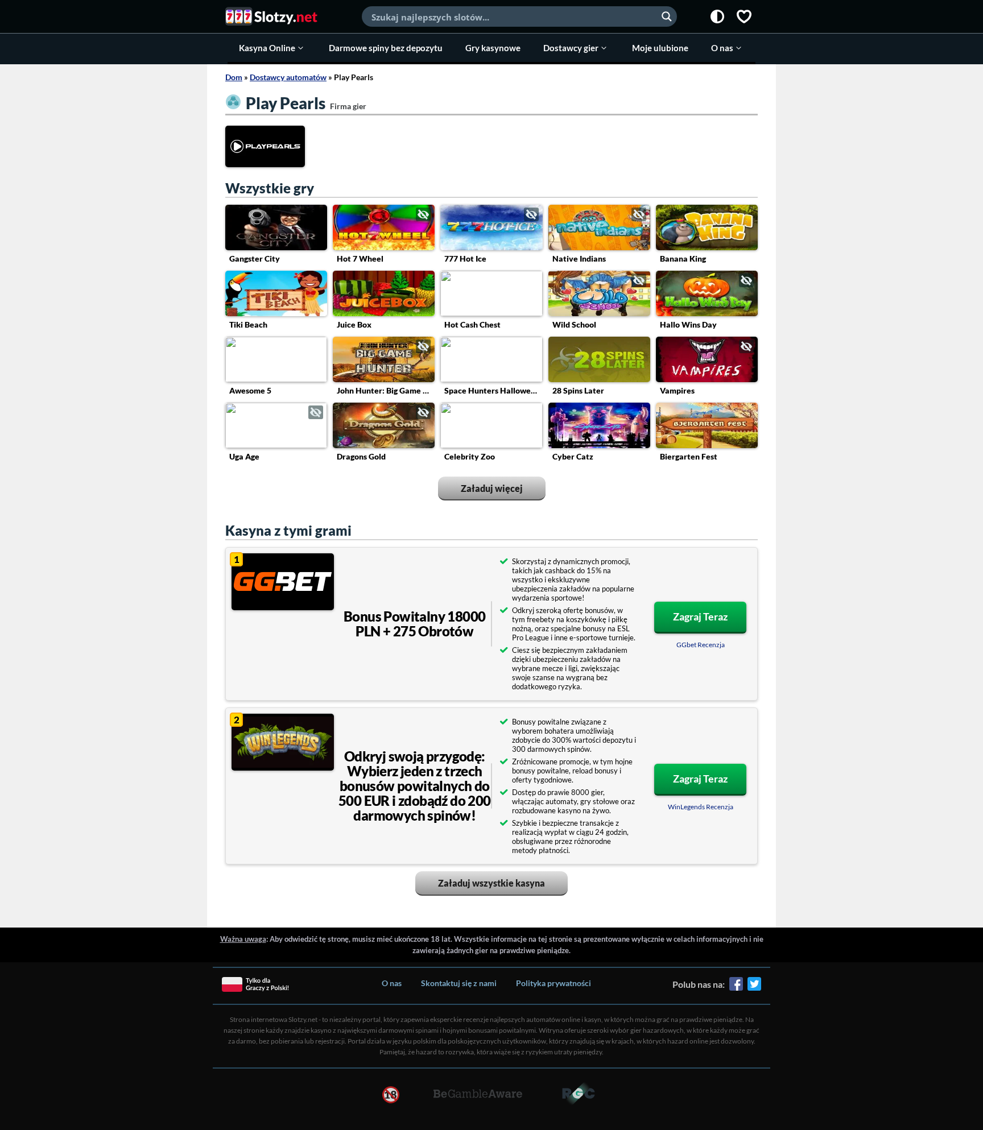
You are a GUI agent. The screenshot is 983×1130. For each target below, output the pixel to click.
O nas (722, 48)
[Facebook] (736, 988)
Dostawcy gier (570, 48)
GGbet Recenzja (700, 644)
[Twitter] (754, 988)
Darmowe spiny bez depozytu (386, 48)
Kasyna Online (267, 48)
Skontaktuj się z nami (459, 983)
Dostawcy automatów (288, 77)
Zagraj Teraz (700, 616)
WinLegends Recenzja (700, 806)
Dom (233, 77)
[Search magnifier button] (667, 16)
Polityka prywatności (553, 983)
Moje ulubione (660, 48)
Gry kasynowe (493, 48)
